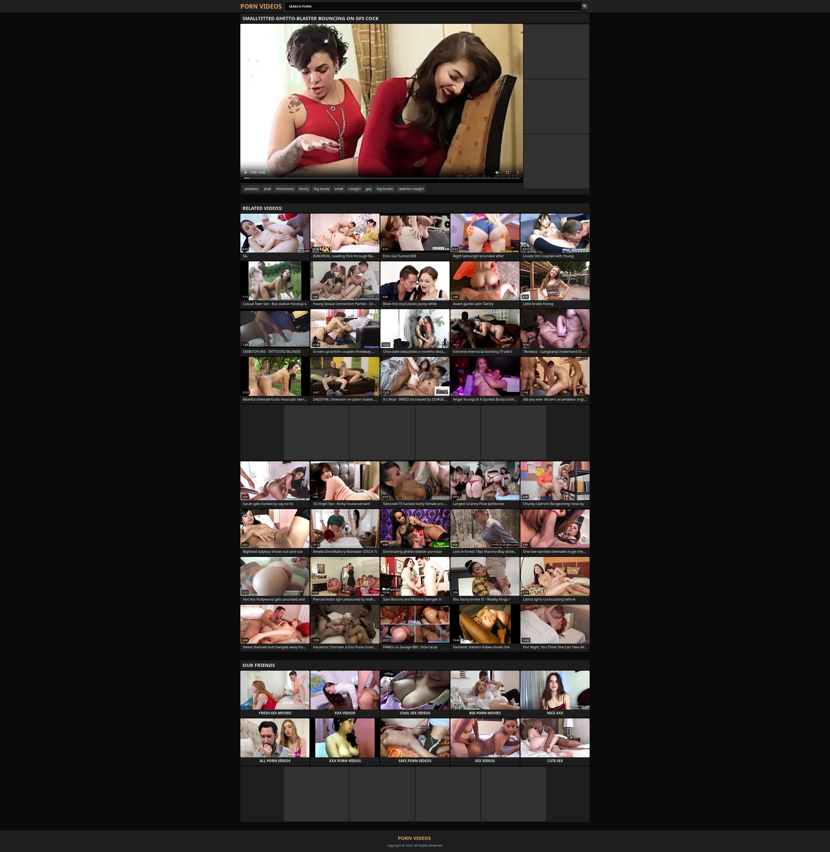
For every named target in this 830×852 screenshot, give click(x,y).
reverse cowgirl (411, 188)
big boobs (385, 188)
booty (304, 188)
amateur (252, 188)
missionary (285, 188)
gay (369, 188)
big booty (321, 188)
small (339, 188)
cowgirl (354, 188)
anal (267, 188)
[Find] (585, 6)
